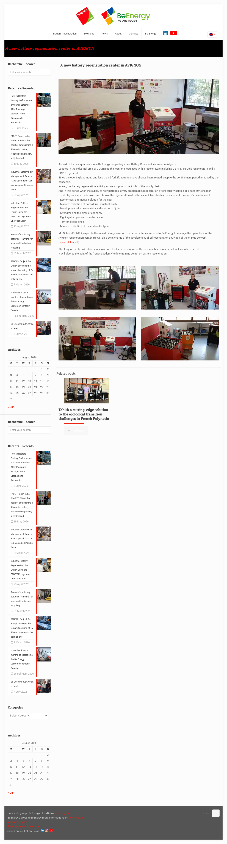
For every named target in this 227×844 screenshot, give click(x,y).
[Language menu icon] (212, 34)
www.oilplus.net (68, 242)
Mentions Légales (18, 822)
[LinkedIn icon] (207, 813)
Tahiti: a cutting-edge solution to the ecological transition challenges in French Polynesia (84, 414)
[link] (98, 288)
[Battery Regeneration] (113, 16)
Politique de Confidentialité (23, 826)
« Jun (11, 407)
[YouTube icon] (203, 813)
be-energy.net (63, 813)
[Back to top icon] (216, 813)
